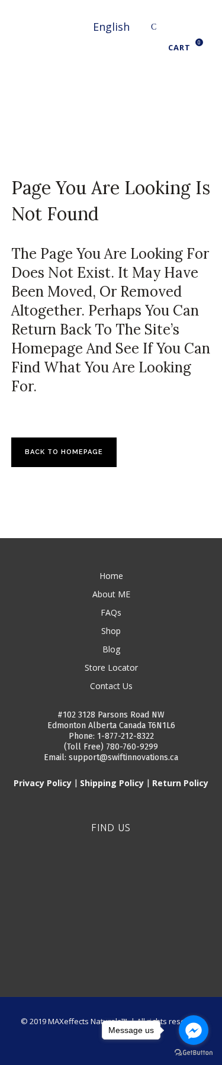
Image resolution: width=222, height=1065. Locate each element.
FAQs (111, 612)
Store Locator (111, 667)
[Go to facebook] (193, 1030)
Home (111, 575)
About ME (111, 594)
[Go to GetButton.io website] (194, 1053)
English (111, 27)
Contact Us (111, 685)
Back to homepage (64, 452)
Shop (111, 630)
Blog (111, 649)
